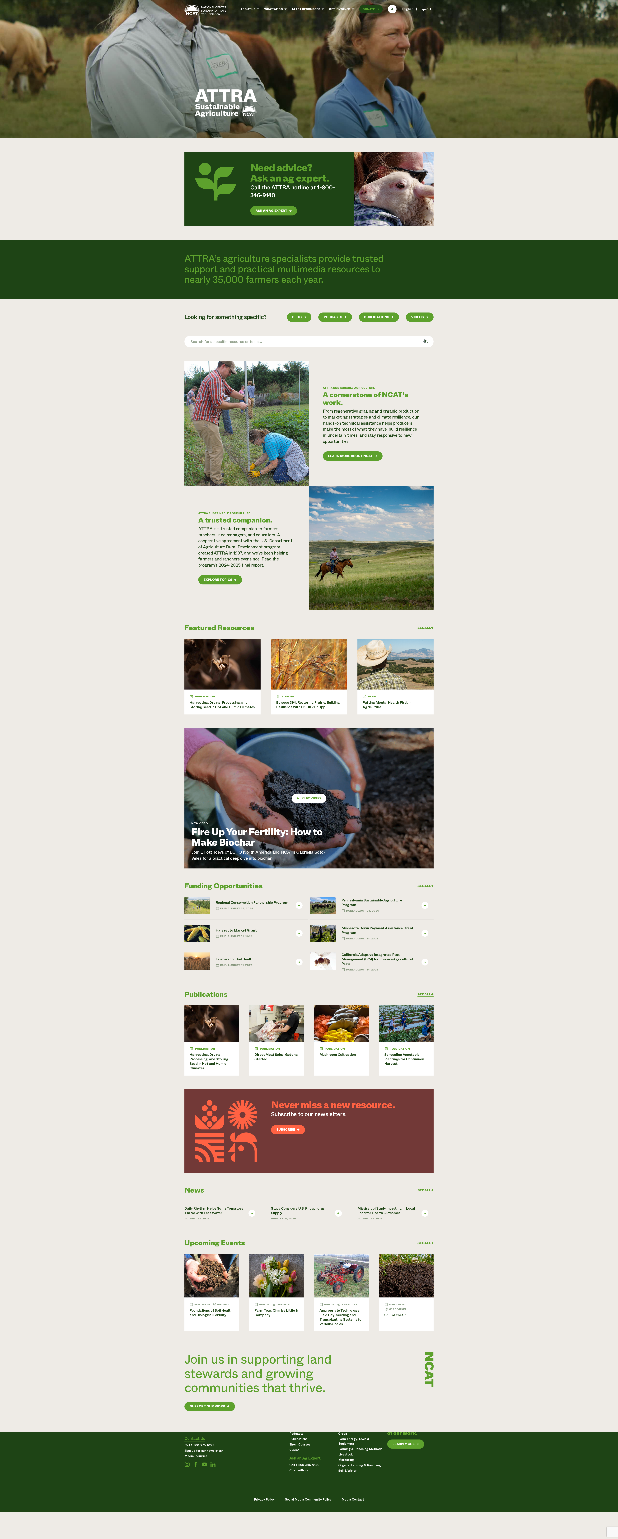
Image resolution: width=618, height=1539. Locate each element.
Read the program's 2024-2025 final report (238, 562)
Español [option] (425, 9)
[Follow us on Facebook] (195, 1464)
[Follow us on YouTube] (204, 1464)
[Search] (392, 9)
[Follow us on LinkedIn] (212, 1464)
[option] (425, 9)
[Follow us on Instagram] (187, 1464)
